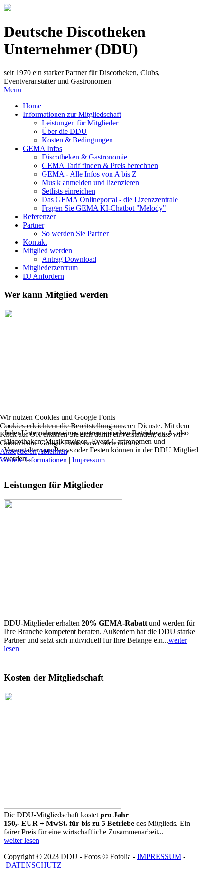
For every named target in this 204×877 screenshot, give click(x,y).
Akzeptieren (18, 451)
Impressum (88, 460)
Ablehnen (52, 451)
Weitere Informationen (33, 460)
